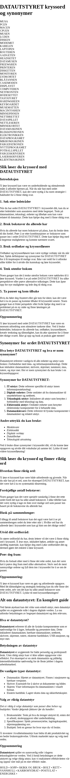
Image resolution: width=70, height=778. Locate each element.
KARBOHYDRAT (28, 770)
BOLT (46, 767)
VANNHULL (7, 770)
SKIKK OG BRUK (30, 767)
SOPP (13, 767)
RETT (56, 767)
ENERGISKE (7, 773)
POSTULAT (48, 770)
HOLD (4, 767)
